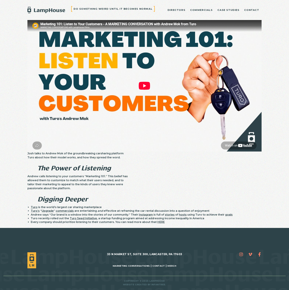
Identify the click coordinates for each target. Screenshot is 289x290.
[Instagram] (241, 254)
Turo (34, 207)
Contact (251, 10)
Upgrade (48, 210)
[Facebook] (259, 254)
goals (229, 214)
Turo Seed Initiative (83, 218)
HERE (161, 222)
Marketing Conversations (131, 266)
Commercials (201, 10)
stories (170, 214)
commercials (65, 210)
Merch (171, 266)
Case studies (228, 10)
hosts (183, 214)
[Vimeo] (250, 254)
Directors (176, 10)
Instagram (146, 214)
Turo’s (35, 210)
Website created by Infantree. (144, 284)
